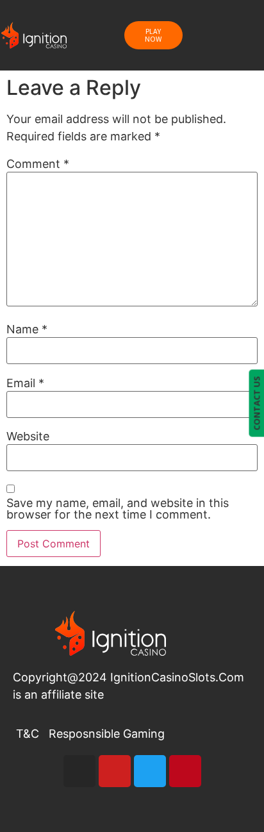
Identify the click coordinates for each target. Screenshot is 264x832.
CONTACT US (256, 403)
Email (25, 383)
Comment (37, 164)
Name (26, 329)
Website (27, 436)
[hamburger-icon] (228, 35)
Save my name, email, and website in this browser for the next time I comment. (117, 508)
